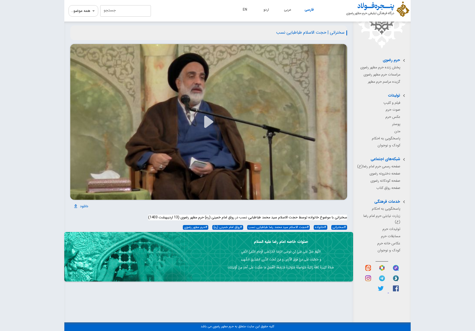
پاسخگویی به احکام (386, 138)
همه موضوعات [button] (79, 11)
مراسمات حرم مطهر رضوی (381, 74)
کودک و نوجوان (389, 145)
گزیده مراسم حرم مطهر (384, 82)
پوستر (396, 124)
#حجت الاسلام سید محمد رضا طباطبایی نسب (278, 227)
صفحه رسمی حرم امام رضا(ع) (378, 166)
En (245, 9)
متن (397, 131)
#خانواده (320, 227)
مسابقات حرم (390, 236)
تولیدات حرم (391, 229)
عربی (287, 9)
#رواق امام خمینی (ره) (228, 227)
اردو (266, 9)
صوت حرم (393, 110)
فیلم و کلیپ (391, 103)
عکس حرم (392, 117)
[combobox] (125, 10)
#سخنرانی (339, 227)
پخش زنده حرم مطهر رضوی (380, 67)
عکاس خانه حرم (388, 243)
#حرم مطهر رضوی (195, 227)
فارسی (309, 9)
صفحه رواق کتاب (388, 188)
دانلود (84, 206)
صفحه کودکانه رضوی (385, 181)
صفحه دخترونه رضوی (384, 174)
